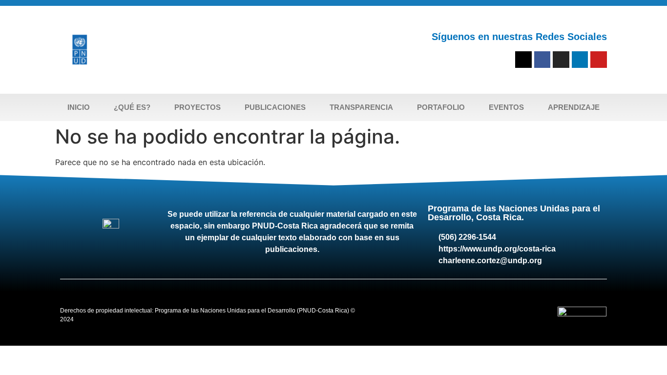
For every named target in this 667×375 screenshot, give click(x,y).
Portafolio (441, 107)
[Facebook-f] (542, 59)
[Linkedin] (580, 59)
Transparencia (361, 107)
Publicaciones (275, 107)
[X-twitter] (523, 59)
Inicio (78, 107)
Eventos (506, 107)
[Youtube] (598, 59)
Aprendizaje (574, 107)
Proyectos (197, 107)
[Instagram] (561, 59)
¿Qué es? (132, 107)
